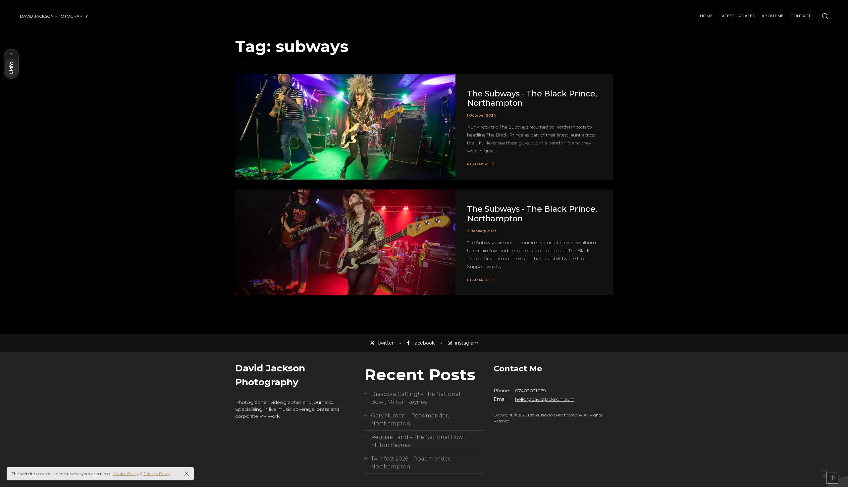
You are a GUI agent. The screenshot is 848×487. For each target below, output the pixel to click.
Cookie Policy (126, 473)
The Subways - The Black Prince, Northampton (532, 98)
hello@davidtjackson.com (544, 399)
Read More (478, 164)
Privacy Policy (157, 473)
